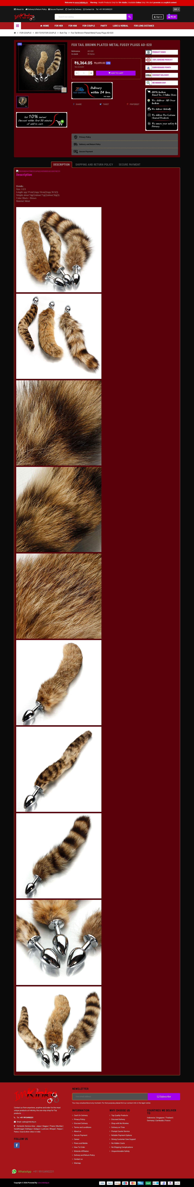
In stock (74, 54)
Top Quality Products (119, 1115)
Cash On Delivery (74, 9)
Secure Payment (56, 9)
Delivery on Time (118, 1127)
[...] (23, 1113)
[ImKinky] (24, 17)
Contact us (78, 1159)
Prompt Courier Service (120, 1131)
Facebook (17, 1145)
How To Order (79, 1147)
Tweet (106, 104)
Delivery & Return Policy (37, 9)
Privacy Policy (79, 1119)
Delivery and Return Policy (84, 1155)
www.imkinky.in (43, 1183)
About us (77, 1131)
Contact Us (89, 9)
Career (76, 1139)
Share (78, 104)
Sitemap (77, 1163)
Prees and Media (80, 1143)
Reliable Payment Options (121, 1135)
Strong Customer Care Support (123, 1139)
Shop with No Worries (120, 1123)
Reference (75, 51)
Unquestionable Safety (120, 1151)
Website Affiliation (81, 1151)
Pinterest (134, 104)
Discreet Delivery (81, 1123)
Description (24, 175)
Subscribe (165, 1096)
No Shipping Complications (122, 1147)
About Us (20, 9)
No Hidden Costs (118, 1143)
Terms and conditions (82, 1127)
